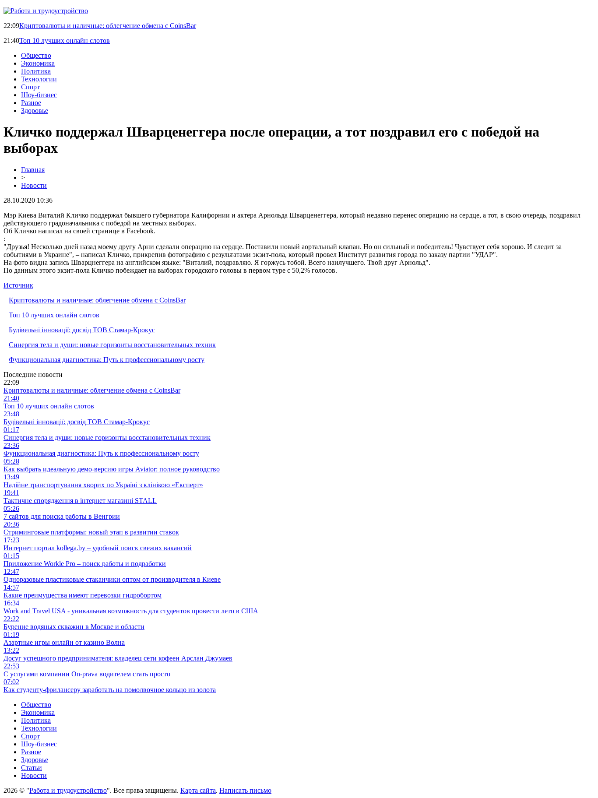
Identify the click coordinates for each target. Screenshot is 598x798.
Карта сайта (198, 790)
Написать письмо (245, 790)
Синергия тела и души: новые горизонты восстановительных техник (112, 344)
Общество (36, 55)
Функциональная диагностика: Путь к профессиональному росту (106, 359)
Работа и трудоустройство (68, 790)
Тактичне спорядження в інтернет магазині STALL (80, 500)
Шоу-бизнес (39, 94)
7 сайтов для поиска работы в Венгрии (62, 516)
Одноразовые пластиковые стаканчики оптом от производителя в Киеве (112, 579)
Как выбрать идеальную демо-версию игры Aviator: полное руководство (112, 469)
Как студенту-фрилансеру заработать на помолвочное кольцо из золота (110, 689)
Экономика (38, 63)
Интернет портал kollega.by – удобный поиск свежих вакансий (98, 548)
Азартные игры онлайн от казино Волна (64, 642)
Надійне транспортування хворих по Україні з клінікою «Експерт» (103, 485)
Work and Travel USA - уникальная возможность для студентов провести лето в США (131, 611)
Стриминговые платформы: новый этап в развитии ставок (91, 532)
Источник (18, 285)
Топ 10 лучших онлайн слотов (64, 40)
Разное (31, 102)
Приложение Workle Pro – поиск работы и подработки (85, 563)
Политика (36, 71)
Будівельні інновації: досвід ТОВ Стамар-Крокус (82, 330)
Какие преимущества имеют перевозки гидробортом (83, 595)
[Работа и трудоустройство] (46, 10)
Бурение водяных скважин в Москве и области (74, 626)
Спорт (30, 87)
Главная (33, 169)
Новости (34, 185)
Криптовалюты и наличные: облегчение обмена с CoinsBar (107, 25)
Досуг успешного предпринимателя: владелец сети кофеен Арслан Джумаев (118, 658)
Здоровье (34, 110)
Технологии (39, 79)
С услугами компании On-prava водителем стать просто (87, 674)
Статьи (31, 767)
